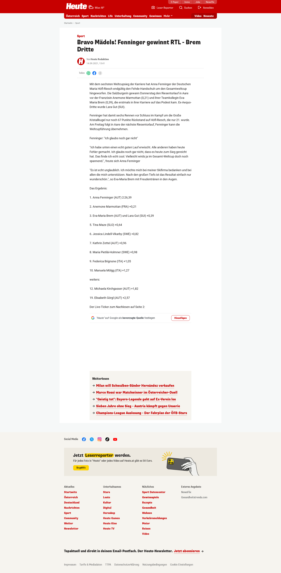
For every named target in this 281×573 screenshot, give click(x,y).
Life (110, 16)
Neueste (208, 16)
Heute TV (108, 528)
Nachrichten (72, 507)
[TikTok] (107, 439)
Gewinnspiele (150, 497)
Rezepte (147, 502)
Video (197, 16)
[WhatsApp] (88, 73)
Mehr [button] (167, 16)
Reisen (146, 528)
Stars (106, 492)
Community (140, 16)
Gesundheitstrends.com (194, 497)
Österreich (73, 16)
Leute (106, 497)
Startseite (68, 23)
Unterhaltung (123, 16)
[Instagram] (99, 439)
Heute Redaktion (100, 59)
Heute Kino (110, 523)
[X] (92, 439)
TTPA (108, 564)
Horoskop (109, 513)
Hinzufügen (180, 318)
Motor (146, 523)
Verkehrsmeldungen (154, 518)
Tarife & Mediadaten (91, 564)
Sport (85, 16)
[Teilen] (100, 73)
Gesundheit (149, 507)
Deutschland (71, 502)
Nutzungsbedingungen (154, 564)
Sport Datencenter (153, 492)
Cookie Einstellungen (181, 564)
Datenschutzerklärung (126, 564)
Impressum (70, 564)
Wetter (68, 523)
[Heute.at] (76, 6)
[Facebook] (94, 73)
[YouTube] (115, 439)
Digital (107, 507)
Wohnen (147, 513)
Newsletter (71, 528)
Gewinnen (155, 16)
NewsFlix (186, 492)
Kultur (107, 502)
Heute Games (111, 518)
